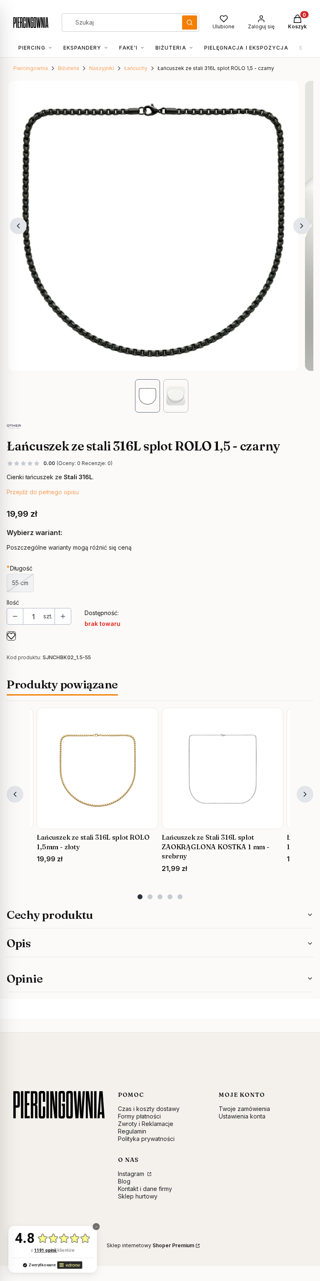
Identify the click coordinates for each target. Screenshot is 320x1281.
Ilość (13, 602)
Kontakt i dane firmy (145, 1188)
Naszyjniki (101, 68)
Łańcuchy (136, 68)
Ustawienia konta (242, 1116)
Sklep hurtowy (138, 1196)
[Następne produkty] (305, 794)
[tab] (140, 896)
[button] (189, 22)
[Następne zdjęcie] (301, 226)
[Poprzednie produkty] (15, 794)
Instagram (132, 1173)
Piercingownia (30, 68)
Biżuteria (68, 68)
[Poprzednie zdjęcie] (18, 226)
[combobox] (119, 22)
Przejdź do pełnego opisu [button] (43, 491)
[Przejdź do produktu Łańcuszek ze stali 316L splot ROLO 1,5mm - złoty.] (97, 768)
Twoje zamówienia (244, 1108)
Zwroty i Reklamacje (145, 1123)
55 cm (20, 582)
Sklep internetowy (150, 1245)
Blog (124, 1181)
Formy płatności (139, 1116)
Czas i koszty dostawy (149, 1108)
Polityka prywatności (146, 1138)
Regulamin (132, 1131)
